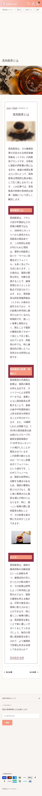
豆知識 (14, 108)
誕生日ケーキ (29, 9)
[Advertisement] (21, 34)
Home (9, 108)
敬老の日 (19, 9)
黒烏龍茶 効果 (17, 657)
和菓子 (37, 9)
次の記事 (33, 672)
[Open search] (28, 3)
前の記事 (9, 672)
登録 (7, 723)
